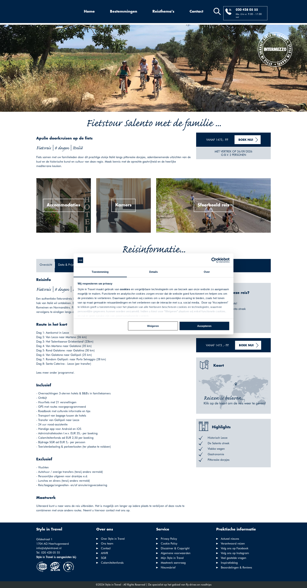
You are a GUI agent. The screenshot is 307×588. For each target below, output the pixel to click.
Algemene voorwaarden (175, 553)
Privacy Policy (169, 538)
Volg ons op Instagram (235, 553)
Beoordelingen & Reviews (236, 567)
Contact (196, 11)
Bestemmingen (123, 11)
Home (89, 11)
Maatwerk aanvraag (173, 562)
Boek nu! (245, 139)
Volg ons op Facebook (234, 548)
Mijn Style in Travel (172, 558)
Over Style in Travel (113, 538)
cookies (125, 289)
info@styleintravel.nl (48, 548)
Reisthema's (163, 11)
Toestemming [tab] (100, 271)
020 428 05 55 (247, 9)
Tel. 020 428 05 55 (48, 552)
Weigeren (153, 325)
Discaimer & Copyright (175, 548)
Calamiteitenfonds (112, 562)
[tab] (45, 265)
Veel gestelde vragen (233, 558)
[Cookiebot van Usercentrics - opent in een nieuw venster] (214, 260)
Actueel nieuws (230, 538)
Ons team (107, 543)
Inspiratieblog (229, 562)
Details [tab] (153, 271)
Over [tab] (207, 271)
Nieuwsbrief (168, 567)
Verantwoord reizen (233, 543)
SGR (103, 558)
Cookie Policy (169, 543)
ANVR (104, 553)
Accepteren (204, 325)
